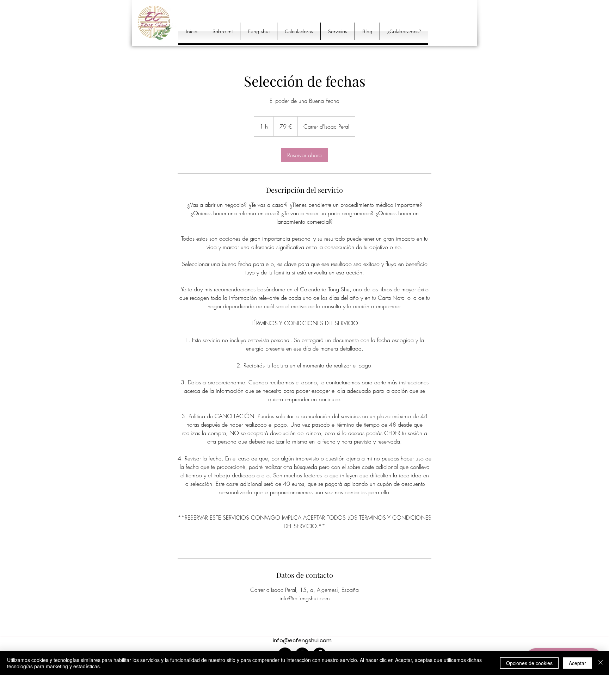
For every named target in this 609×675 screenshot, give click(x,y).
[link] (304, 155)
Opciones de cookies (529, 663)
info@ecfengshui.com (302, 640)
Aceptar (577, 663)
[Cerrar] (600, 663)
